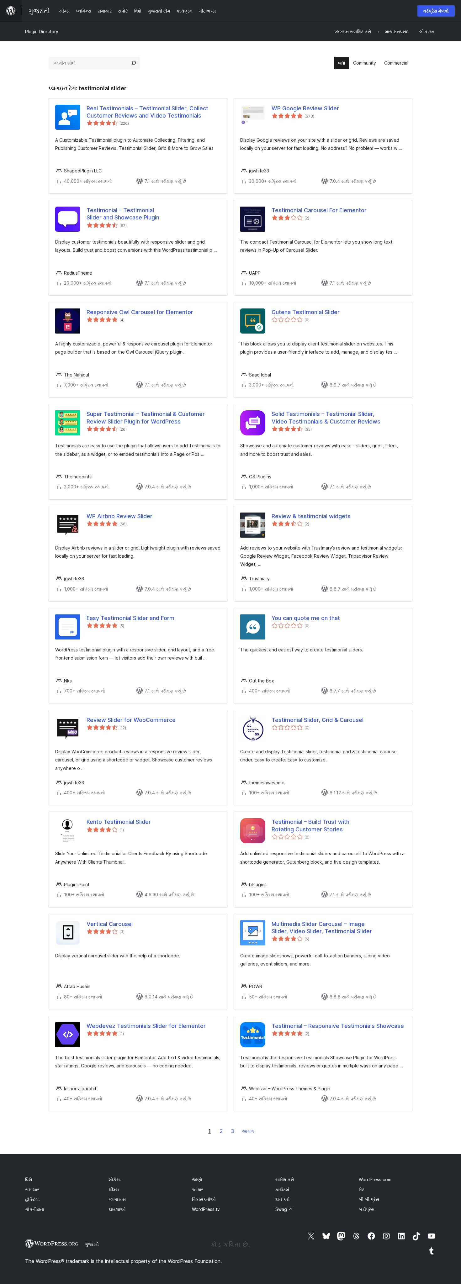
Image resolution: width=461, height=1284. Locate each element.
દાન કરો (282, 1199)
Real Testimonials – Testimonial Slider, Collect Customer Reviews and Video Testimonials (147, 112)
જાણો (197, 1179)
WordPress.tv (206, 1209)
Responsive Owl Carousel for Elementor (140, 312)
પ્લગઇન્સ (117, 1199)
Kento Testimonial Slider (119, 821)
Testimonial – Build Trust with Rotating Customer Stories (310, 825)
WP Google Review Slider (305, 108)
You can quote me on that (306, 618)
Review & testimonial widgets (311, 516)
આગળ (248, 1131)
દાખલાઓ (117, 1209)
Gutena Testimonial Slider (306, 312)
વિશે (28, 1179)
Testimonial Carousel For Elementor (319, 210)
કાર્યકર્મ (282, 1189)
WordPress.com (375, 1179)
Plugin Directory (41, 31)
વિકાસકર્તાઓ (204, 1199)
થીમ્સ (114, 1189)
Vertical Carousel (110, 924)
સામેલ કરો (284, 1179)
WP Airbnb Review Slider (119, 516)
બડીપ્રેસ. (367, 1209)
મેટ (361, 1189)
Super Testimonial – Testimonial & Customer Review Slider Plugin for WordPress (146, 417)
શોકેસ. (115, 1179)
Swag (283, 1209)
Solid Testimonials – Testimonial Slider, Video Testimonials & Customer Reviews (326, 417)
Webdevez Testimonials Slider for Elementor (146, 1026)
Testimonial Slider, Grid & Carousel (317, 720)
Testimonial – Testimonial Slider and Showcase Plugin (123, 214)
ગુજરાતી (92, 1244)
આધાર (197, 1189)
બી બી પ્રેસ (369, 1199)
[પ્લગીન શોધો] (133, 63)
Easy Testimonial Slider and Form (130, 618)
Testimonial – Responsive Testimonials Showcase (338, 1026)
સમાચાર (32, 1189)
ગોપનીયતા (34, 1209)
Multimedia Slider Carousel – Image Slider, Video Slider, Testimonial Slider (322, 927)
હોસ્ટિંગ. (32, 1199)
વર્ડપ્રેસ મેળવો (436, 10)
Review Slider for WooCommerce (131, 720)
